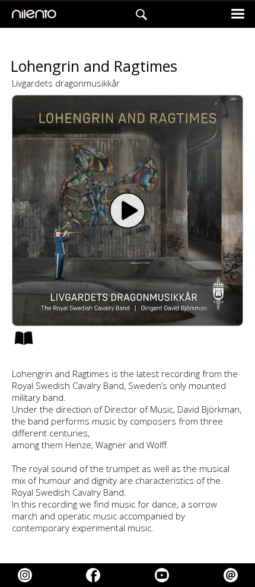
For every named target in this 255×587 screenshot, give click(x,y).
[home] (31, 15)
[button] (237, 14)
